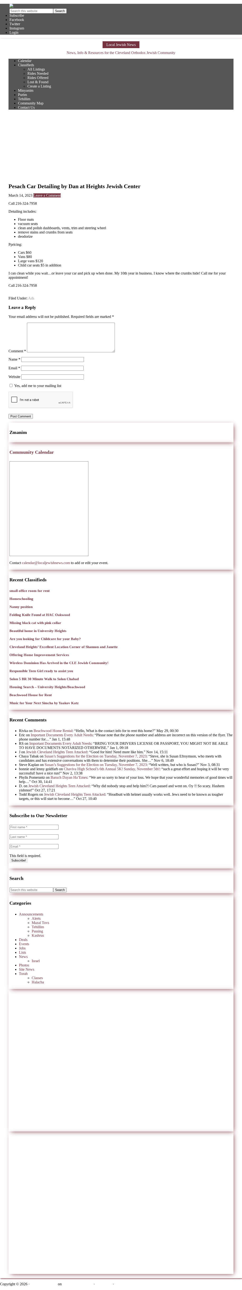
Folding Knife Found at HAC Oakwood (39, 615)
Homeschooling (21, 599)
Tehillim (38, 927)
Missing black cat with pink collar (35, 623)
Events (24, 944)
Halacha (38, 982)
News (23, 957)
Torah (23, 974)
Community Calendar (31, 452)
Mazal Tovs (40, 923)
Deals (23, 940)
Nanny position (21, 607)
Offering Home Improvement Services (39, 655)
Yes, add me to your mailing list (37, 386)
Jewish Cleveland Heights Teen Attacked (56, 752)
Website (14, 377)
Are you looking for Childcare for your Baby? (45, 639)
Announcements (31, 914)
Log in (120, 1284)
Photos (24, 965)
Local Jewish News (121, 45)
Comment (17, 351)
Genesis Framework (78, 1284)
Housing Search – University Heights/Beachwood (47, 687)
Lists (22, 952)
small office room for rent (29, 591)
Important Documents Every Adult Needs (62, 735)
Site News (26, 969)
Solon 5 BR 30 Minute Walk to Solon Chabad (44, 679)
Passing (37, 931)
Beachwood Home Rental (53, 731)
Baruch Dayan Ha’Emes (69, 777)
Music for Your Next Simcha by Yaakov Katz (44, 703)
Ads (31, 298)
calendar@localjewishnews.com (46, 563)
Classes (37, 978)
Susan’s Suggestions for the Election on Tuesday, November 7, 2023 (95, 756)
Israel (36, 961)
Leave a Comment (47, 195)
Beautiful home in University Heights (37, 631)
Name (14, 359)
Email (14, 368)
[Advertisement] (121, 146)
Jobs (22, 948)
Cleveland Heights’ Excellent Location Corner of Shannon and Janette (63, 647)
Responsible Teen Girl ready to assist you (41, 671)
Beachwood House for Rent (30, 695)
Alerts (36, 918)
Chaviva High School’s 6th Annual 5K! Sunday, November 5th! (112, 769)
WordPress (104, 1284)
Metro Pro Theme (43, 1284)
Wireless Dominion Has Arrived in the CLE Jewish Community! (58, 663)
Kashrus (38, 935)
